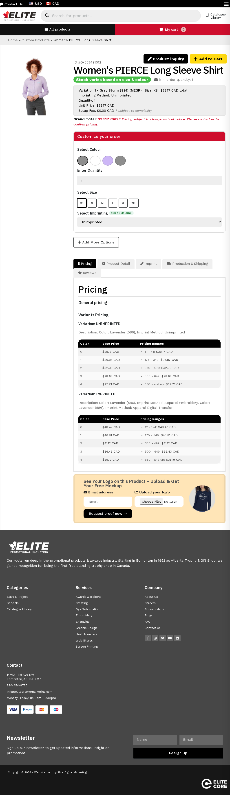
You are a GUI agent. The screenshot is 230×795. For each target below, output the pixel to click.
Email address (100, 492)
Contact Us (13, 4)
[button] (226, 3)
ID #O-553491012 (87, 62)
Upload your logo (154, 492)
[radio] (82, 161)
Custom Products (36, 40)
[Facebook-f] (148, 638)
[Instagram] (155, 638)
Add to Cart (211, 59)
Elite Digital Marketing (72, 772)
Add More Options (97, 242)
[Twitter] (162, 638)
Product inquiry (168, 59)
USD (38, 4)
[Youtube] (170, 638)
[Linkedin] (177, 638)
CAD (55, 4)
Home (13, 40)
